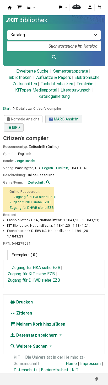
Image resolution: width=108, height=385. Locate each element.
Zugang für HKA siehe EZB (34, 197)
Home (71, 363)
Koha (10, 7)
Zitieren (23, 313)
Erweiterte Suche (32, 71)
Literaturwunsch (75, 90)
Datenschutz (25, 369)
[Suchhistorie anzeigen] (99, 8)
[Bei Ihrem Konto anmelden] (89, 8)
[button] (19, 8)
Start (6, 108)
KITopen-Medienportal (36, 90)
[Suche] (54, 57)
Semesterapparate (70, 71)
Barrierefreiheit (54, 369)
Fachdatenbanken (56, 83)
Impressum (90, 363)
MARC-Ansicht (66, 119)
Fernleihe (85, 83)
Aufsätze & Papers (53, 77)
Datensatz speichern (36, 335)
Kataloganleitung (54, 96)
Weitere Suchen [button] (31, 346)
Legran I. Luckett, (55, 168)
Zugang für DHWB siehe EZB (31, 207)
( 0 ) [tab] (24, 255)
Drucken (24, 302)
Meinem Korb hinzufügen (40, 324)
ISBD (15, 127)
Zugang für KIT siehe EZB (29, 202)
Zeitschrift (36, 182)
